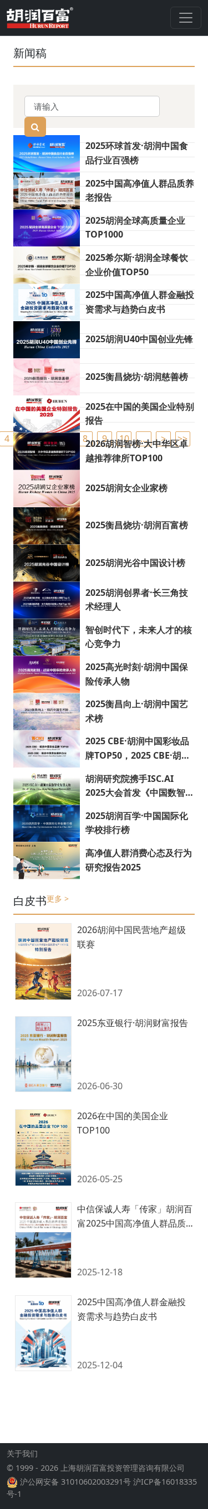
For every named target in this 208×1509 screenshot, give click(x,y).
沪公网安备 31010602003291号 (75, 1481)
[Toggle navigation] (185, 18)
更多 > (58, 898)
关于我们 (22, 1453)
